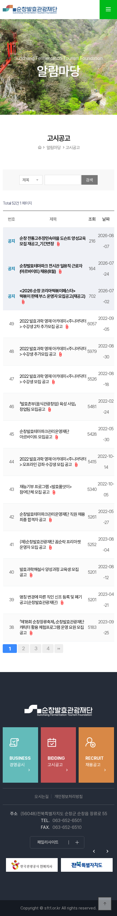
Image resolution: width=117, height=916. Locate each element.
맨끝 (58, 648)
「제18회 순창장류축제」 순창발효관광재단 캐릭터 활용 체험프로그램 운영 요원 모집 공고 (52, 627)
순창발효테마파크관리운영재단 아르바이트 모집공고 (44, 434)
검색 (89, 180)
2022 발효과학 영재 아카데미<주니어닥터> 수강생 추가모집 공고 (53, 351)
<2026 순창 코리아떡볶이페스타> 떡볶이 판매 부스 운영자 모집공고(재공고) (52, 293)
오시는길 (42, 796)
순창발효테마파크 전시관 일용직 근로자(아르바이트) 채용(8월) (51, 268)
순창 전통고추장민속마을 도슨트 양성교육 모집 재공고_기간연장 (53, 241)
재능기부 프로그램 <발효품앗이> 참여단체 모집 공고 (46, 489)
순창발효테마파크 (30, 9)
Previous (94, 851)
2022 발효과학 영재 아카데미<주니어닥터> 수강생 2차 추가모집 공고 (53, 324)
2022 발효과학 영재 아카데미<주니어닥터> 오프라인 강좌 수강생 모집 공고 (53, 461)
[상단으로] (105, 904)
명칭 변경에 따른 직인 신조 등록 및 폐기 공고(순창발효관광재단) (51, 599)
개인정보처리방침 (68, 796)
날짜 (105, 219)
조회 (92, 219)
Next (107, 851)
